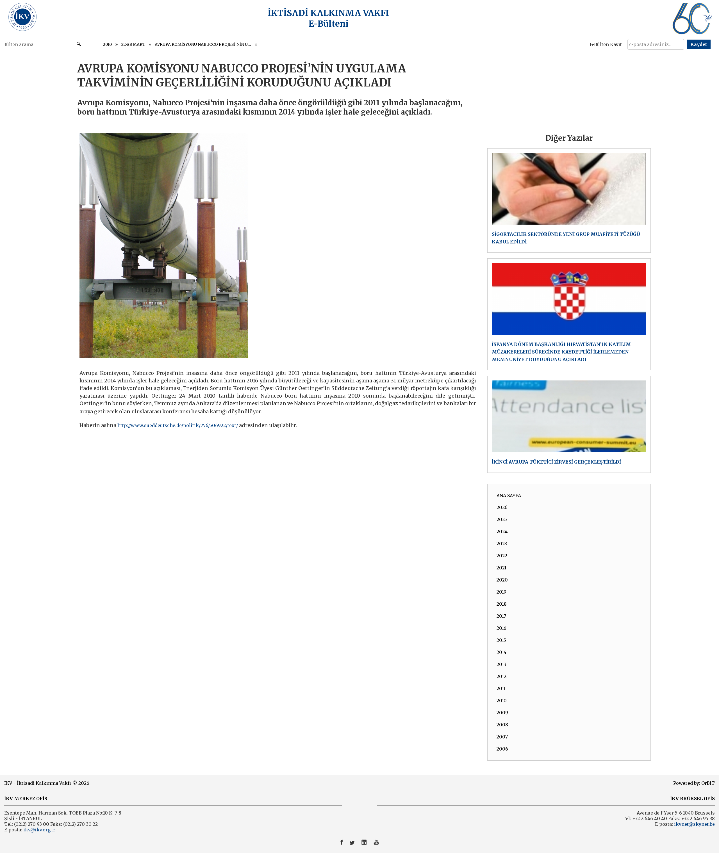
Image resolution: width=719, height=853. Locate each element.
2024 (502, 531)
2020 (502, 580)
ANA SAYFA (509, 495)
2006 (502, 749)
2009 (502, 712)
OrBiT (708, 783)
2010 (107, 44)
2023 (502, 543)
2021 (501, 568)
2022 (502, 555)
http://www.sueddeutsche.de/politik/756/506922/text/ (177, 425)
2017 (501, 616)
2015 (501, 640)
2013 (501, 664)
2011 (501, 688)
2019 (501, 592)
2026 (502, 507)
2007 (502, 737)
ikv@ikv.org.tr (38, 830)
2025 (502, 519)
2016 (501, 628)
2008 (502, 724)
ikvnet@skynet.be (694, 824)
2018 (502, 604)
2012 (501, 676)
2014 (501, 652)
